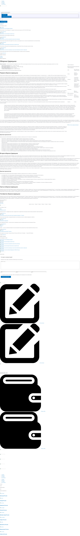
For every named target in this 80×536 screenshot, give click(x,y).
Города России (3, 500)
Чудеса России (3, 519)
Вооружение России (4, 529)
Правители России (4, 505)
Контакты (3, 475)
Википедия (1, 203)
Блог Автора (3, 477)
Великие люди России (4, 514)
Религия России (3, 510)
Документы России (4, 524)
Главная (1, 56)
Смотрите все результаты (6, 16)
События (1, 57)
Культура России (3, 495)
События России (3, 534)
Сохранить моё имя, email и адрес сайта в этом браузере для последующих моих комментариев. (17, 274)
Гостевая (3, 476)
